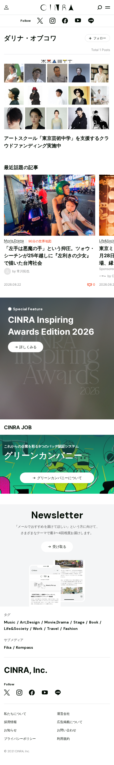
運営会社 (63, 714)
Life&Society (16, 628)
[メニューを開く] (108, 7)
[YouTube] (77, 21)
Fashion (70, 628)
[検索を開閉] (100, 7)
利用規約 (63, 739)
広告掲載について (69, 722)
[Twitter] (40, 21)
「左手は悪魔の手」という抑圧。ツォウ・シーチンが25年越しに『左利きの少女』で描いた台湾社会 (49, 256)
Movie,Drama (56, 622)
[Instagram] (52, 21)
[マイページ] (6, 7)
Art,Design (30, 622)
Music (9, 622)
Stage (79, 622)
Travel (53, 628)
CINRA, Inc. (25, 670)
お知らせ (10, 730)
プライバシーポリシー (20, 739)
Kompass (24, 647)
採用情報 (10, 722)
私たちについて (15, 714)
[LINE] (91, 21)
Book (93, 622)
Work (37, 628)
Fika (7, 647)
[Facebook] (65, 21)
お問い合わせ (66, 730)
